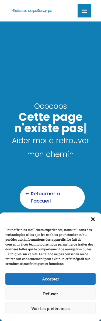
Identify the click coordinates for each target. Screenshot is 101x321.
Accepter (50, 279)
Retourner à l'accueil (45, 197)
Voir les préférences (50, 308)
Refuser (50, 293)
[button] (93, 219)
